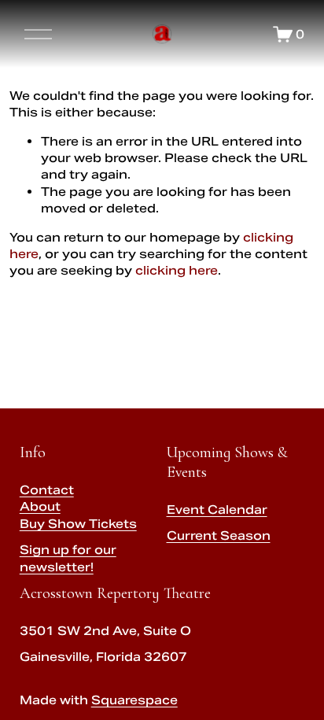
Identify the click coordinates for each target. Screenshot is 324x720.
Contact (47, 489)
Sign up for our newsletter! (68, 558)
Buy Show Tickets (78, 523)
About (40, 506)
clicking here (176, 270)
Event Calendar (217, 509)
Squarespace (134, 699)
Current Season (219, 535)
